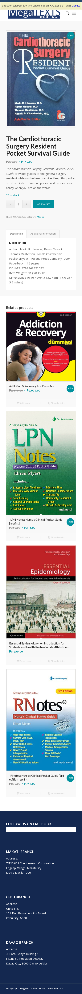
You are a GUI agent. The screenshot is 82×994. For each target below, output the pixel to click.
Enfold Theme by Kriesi (51, 988)
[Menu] (74, 13)
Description (16, 233)
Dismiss (76, 5)
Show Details (57, 403)
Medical (41, 216)
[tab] (16, 234)
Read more (25, 661)
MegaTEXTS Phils (28, 988)
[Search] (65, 13)
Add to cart (43, 204)
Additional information (43, 233)
